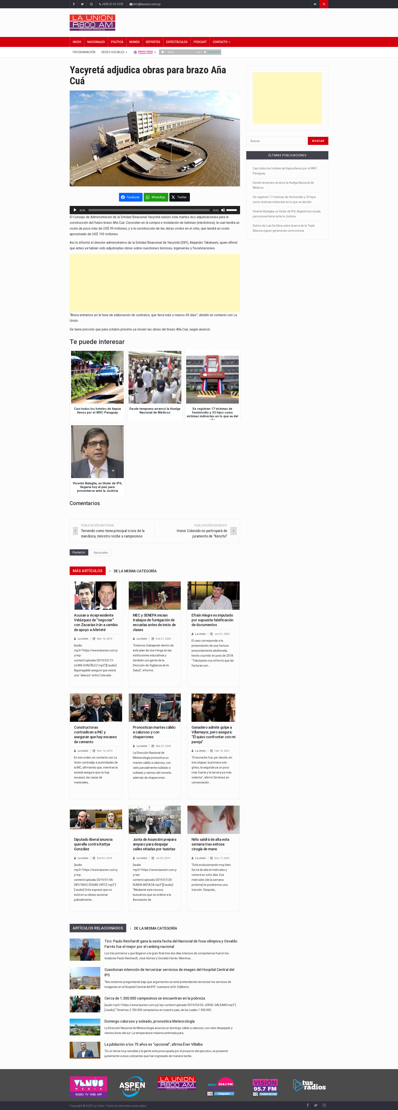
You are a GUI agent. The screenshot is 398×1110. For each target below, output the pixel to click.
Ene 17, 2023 (222, 858)
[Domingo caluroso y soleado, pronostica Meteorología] (85, 1027)
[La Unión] (199, 23)
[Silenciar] (223, 210)
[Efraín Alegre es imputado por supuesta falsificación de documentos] (213, 595)
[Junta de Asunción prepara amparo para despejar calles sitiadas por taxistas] (155, 820)
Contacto (220, 42)
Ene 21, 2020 (163, 638)
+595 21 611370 (112, 4)
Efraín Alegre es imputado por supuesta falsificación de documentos (212, 620)
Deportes (153, 42)
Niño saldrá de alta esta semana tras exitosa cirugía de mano (210, 844)
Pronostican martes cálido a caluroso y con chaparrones (154, 732)
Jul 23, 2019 (163, 858)
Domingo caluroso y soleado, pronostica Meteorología (149, 1021)
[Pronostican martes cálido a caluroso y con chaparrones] (155, 708)
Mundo (134, 42)
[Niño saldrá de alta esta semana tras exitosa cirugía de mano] (213, 820)
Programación (84, 52)
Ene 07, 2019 (104, 858)
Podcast (200, 42)
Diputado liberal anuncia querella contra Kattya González (93, 844)
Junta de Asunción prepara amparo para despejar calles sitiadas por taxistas (154, 844)
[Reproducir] (75, 210)
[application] (155, 210)
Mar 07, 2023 (163, 746)
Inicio (77, 42)
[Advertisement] (155, 283)
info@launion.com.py (146, 4)
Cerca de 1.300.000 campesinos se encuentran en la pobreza (154, 998)
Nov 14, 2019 (104, 750)
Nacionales (96, 42)
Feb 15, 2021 (222, 750)
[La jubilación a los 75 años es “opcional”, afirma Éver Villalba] (85, 1050)
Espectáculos (177, 42)
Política (117, 42)
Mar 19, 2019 (104, 638)
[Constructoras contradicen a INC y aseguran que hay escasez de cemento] (96, 708)
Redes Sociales (113, 52)
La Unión (83, 638)
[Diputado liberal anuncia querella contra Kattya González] (96, 820)
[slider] (232, 209)
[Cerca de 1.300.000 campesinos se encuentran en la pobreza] (85, 1004)
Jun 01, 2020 (222, 633)
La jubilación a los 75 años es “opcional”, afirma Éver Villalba (153, 1044)
